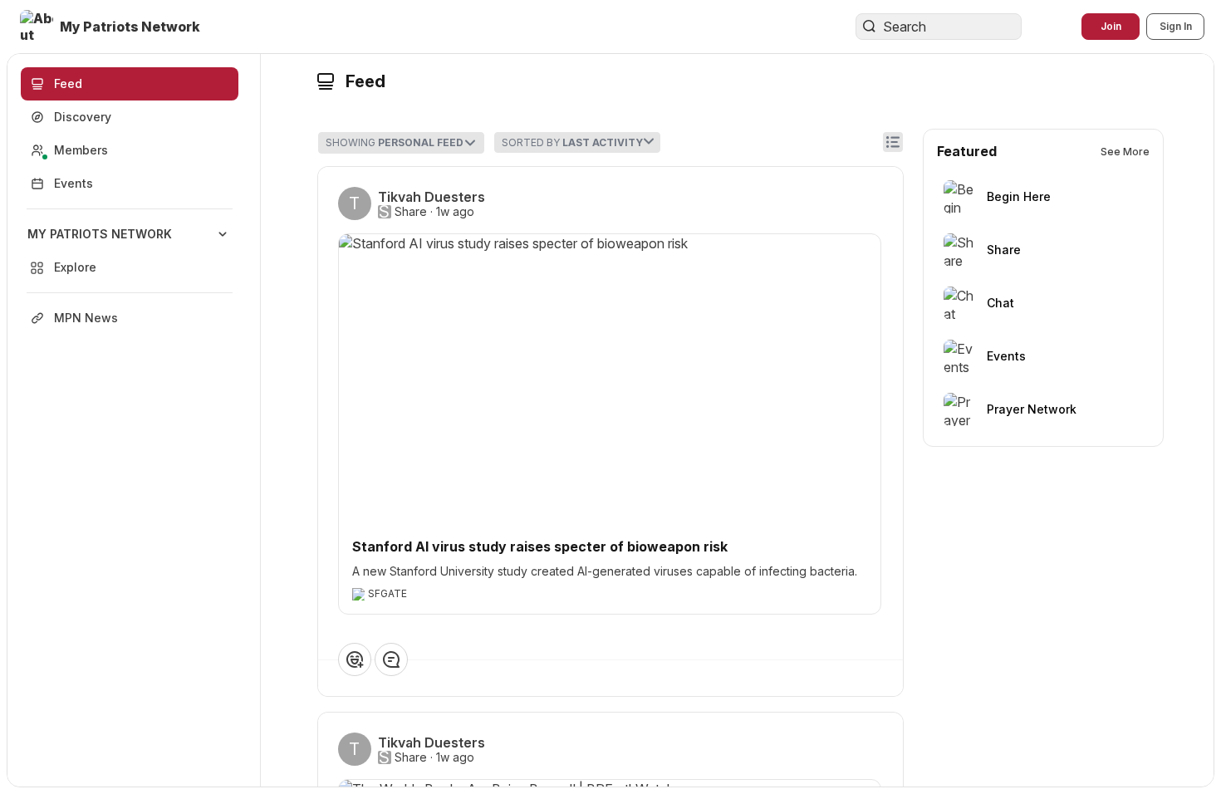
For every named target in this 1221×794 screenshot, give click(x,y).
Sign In (1176, 26)
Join (1111, 26)
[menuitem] (129, 251)
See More (1125, 151)
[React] (354, 659)
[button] (112, 27)
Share (411, 211)
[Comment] (391, 659)
